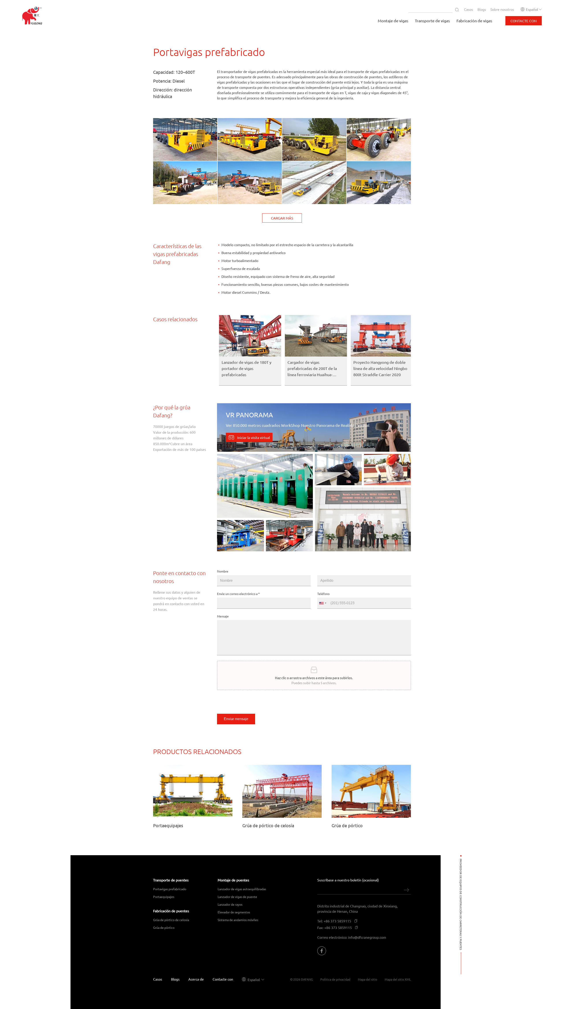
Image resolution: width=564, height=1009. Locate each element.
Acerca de (196, 979)
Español (532, 9)
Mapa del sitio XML (398, 979)
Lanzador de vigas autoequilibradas (242, 889)
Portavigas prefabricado (169, 889)
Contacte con (223, 979)
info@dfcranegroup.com (367, 937)
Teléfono (323, 594)
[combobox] (322, 603)
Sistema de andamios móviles (238, 920)
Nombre (222, 571)
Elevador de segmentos (234, 912)
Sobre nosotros (502, 9)
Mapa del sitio (367, 979)
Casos (468, 9)
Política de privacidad (335, 979)
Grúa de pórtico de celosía (171, 920)
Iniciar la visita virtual (253, 437)
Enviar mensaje (236, 719)
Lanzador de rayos (230, 904)
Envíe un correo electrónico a (238, 594)
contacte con (523, 21)
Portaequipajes (163, 897)
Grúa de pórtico (163, 927)
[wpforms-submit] (406, 890)
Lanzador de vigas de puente (237, 897)
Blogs (481, 9)
